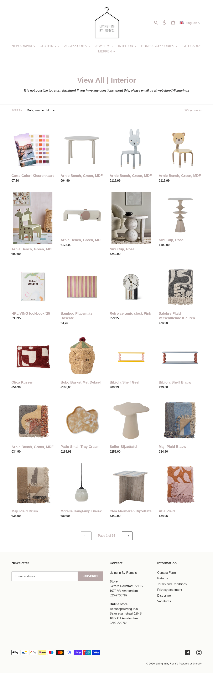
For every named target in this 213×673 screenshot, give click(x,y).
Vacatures (164, 601)
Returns (162, 578)
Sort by (16, 110)
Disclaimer (164, 595)
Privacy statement (169, 589)
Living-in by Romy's (167, 663)
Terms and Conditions (172, 584)
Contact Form (166, 572)
